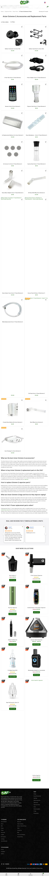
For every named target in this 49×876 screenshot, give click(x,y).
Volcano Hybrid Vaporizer (36, 639)
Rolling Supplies (37, 808)
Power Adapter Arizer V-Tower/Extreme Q (36, 77)
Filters (13, 22)
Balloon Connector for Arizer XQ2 (12, 48)
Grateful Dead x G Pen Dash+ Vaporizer (36, 607)
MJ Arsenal (3, 836)
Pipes (35, 806)
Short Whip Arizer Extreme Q (36, 422)
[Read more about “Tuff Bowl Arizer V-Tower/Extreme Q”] (45, 299)
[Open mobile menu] (1, 7)
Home (2, 11)
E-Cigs (35, 811)
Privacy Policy (20, 836)
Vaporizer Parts (8, 11)
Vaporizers (36, 802)
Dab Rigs (35, 798)
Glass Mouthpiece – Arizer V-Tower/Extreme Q (36, 135)
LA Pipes (2, 838)
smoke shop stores (5, 510)
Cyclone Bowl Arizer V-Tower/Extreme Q (36, 164)
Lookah (2, 834)
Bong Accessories (37, 796)
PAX (2, 825)
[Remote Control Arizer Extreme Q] (12, 93)
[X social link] (3, 864)
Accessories (36, 813)
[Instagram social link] (5, 864)
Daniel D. (32, 527)
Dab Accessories (37, 800)
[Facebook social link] (1, 864)
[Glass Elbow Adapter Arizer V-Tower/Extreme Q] (12, 179)
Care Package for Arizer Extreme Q (13, 451)
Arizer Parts (15, 11)
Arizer (2, 823)
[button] (22, 26)
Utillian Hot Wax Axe (12, 639)
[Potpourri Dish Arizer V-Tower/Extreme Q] (36, 93)
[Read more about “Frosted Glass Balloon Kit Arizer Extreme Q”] (22, 400)
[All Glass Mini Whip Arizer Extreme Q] (36, 179)
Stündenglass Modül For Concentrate (36, 670)
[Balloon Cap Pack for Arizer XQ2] (36, 36)
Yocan (2, 828)
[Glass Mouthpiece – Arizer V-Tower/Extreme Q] (36, 122)
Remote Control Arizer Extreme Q (12, 106)
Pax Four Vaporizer (12, 607)
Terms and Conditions (31, 868)
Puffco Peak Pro (36, 775)
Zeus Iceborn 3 (12, 575)
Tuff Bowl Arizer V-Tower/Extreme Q (36, 393)
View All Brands (4, 841)
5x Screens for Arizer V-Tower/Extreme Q (12, 164)
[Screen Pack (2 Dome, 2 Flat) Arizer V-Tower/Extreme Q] (36, 244)
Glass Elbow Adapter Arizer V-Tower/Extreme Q (12, 192)
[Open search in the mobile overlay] (24, 7)
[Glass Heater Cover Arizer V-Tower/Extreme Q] (12, 244)
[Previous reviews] (3, 534)
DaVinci (2, 853)
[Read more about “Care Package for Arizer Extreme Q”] (22, 428)
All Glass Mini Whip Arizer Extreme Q (36, 192)
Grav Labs (3, 832)
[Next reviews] (46, 534)
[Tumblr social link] (8, 864)
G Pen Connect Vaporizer (36, 575)
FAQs (18, 828)
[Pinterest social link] (7, 864)
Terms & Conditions (21, 834)
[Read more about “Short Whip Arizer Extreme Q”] (45, 400)
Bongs (35, 793)
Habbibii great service (30, 532)
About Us (19, 821)
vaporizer (26, 479)
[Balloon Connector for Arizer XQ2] (12, 36)
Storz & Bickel (4, 821)
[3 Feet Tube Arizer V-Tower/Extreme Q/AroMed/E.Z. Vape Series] (12, 64)
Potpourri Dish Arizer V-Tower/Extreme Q (36, 106)
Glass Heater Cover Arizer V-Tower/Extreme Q (12, 293)
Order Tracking (20, 823)
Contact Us (19, 830)
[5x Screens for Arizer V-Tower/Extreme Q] (12, 151)
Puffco (2, 849)
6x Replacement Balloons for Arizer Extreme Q (12, 135)
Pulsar (2, 830)
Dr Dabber (3, 851)
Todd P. (10, 527)
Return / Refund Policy (21, 825)
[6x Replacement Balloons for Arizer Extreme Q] (12, 122)
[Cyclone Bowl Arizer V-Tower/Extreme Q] (36, 151)
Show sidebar (5, 22)
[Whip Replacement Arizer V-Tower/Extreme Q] (12, 309)
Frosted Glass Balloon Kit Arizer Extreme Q (12, 422)
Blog (18, 832)
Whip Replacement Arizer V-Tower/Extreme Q (12, 321)
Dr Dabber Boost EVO (12, 670)
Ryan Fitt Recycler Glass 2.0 (12, 702)
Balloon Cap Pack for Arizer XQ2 (36, 48)
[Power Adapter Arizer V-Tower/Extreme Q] (36, 64)
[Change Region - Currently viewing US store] (45, 3)
